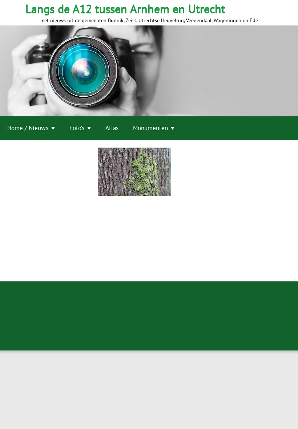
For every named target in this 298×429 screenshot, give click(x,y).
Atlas (111, 128)
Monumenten (150, 128)
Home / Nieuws (27, 128)
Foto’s (76, 128)
